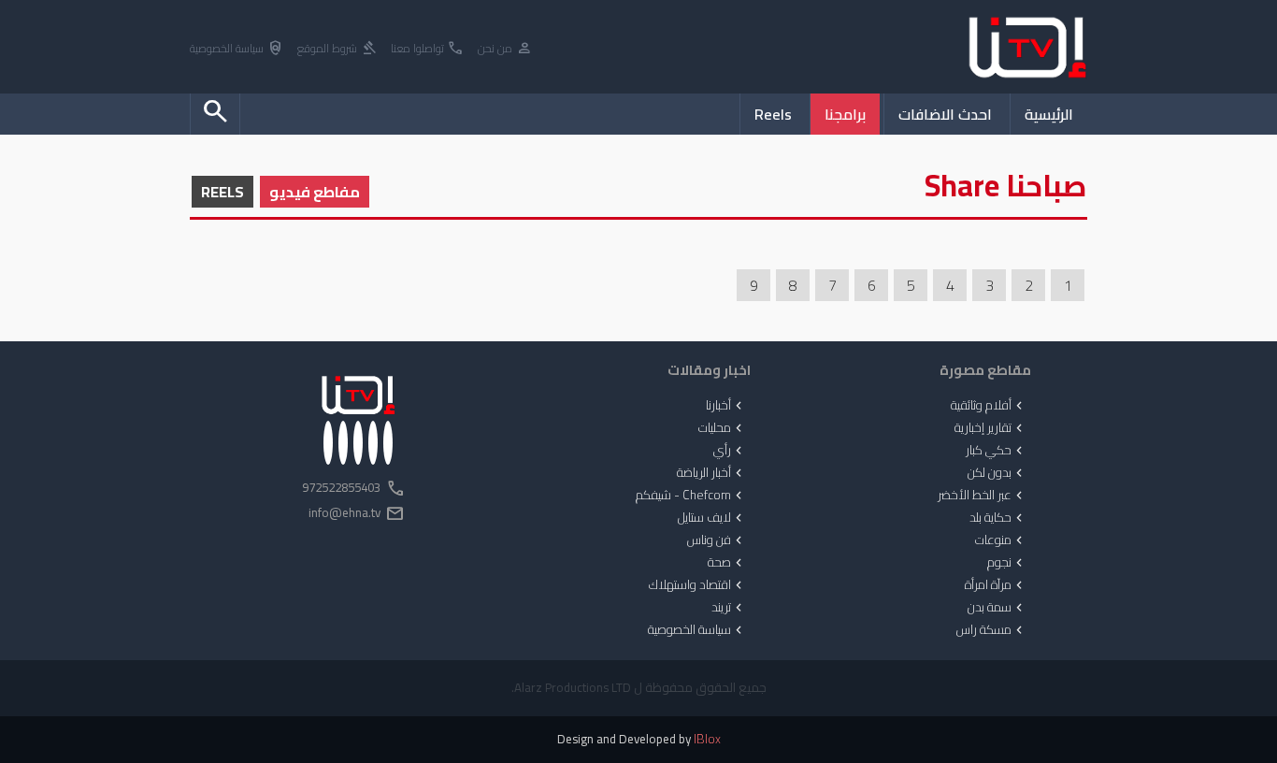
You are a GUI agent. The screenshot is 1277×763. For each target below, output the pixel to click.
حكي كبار (996, 450)
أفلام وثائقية (988, 406)
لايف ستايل (712, 518)
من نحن (505, 49)
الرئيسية (1049, 114)
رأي (729, 450)
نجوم (1006, 563)
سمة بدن (997, 608)
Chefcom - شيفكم (691, 495)
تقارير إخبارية (990, 428)
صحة (727, 563)
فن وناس (716, 540)
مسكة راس (991, 630)
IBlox (707, 739)
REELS (222, 192)
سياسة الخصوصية (237, 49)
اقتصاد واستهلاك (697, 585)
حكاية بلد (997, 518)
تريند (728, 608)
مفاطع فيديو (314, 192)
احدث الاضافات (945, 114)
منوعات (1000, 540)
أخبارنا (726, 406)
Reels (773, 114)
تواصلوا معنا (428, 49)
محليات (722, 428)
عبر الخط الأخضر (982, 495)
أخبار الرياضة (711, 473)
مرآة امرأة (995, 585)
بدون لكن (997, 473)
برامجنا (845, 114)
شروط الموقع (337, 49)
